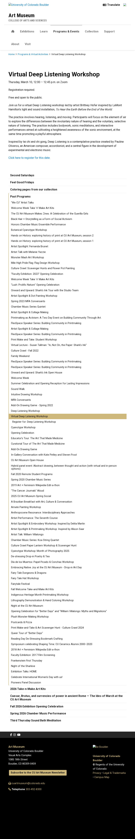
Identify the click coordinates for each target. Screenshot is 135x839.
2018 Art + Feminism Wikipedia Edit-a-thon (35, 649)
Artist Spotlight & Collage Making (29, 312)
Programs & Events (66, 31)
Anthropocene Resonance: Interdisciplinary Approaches (43, 512)
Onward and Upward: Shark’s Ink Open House (36, 372)
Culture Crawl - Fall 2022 (24, 350)
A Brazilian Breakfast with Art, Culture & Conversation (41, 501)
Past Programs (20, 196)
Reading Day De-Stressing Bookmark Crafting (37, 638)
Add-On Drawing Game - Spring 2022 (32, 405)
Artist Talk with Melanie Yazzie (28, 252)
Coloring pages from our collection (33, 189)
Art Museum (21, 15)
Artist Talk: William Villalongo (27, 534)
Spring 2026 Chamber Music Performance (38, 713)
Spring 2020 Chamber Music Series (31, 479)
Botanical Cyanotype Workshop (29, 229)
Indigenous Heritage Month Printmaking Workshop (40, 594)
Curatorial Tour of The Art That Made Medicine (38, 443)
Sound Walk (18, 389)
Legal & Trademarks (114, 773)
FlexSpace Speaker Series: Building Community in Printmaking (46, 323)
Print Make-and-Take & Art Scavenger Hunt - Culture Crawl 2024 (47, 627)
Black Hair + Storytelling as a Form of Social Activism (41, 219)
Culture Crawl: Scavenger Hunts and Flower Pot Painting (43, 268)
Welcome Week (20, 378)
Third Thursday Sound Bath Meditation (35, 720)
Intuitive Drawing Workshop (26, 394)
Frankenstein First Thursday (26, 660)
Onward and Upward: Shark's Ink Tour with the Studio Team (45, 290)
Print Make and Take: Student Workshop (34, 339)
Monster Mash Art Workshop (27, 257)
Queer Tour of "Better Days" (27, 633)
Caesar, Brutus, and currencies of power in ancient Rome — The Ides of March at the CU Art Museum (66, 697)
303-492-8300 (33, 789)
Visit (28, 44)
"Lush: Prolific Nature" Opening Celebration (35, 284)
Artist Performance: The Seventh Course (34, 518)
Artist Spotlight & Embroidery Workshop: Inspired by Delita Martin (48, 523)
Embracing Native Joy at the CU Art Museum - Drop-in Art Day (46, 567)
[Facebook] (11, 735)
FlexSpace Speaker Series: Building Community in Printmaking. (46, 361)
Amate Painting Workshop (26, 507)
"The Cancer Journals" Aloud (27, 490)
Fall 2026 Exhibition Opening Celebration (36, 706)
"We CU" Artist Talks (22, 202)
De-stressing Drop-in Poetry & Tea (30, 556)
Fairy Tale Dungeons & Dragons (28, 572)
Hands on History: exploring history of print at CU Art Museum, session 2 (52, 235)
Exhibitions (27, 31)
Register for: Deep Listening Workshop (34, 421)
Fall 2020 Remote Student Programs (32, 474)
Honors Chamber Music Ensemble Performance (38, 224)
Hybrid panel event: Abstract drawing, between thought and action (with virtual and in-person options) (64, 467)
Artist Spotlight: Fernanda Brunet (29, 246)
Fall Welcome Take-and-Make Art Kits (32, 589)
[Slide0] (70, 57)
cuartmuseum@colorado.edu (28, 783)
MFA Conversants (21, 399)
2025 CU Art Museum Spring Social (31, 496)
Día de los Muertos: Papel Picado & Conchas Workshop (42, 562)
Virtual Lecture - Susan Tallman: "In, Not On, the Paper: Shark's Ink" (49, 345)
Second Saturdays (22, 175)
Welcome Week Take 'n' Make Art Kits (32, 208)
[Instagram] (14, 735)
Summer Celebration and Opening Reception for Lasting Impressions (50, 383)
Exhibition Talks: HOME (24, 671)
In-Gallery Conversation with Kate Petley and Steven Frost (44, 454)
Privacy (97, 773)
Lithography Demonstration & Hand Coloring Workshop (42, 600)
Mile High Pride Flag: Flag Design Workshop (35, 262)
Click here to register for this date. (29, 157)
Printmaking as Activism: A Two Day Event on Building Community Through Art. (56, 317)
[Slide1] (64, 57)
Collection (91, 31)
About (15, 44)
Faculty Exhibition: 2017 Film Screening (33, 655)
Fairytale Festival (20, 583)
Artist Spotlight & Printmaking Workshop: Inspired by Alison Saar (47, 529)
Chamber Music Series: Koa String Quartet (35, 540)
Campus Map (101, 777)
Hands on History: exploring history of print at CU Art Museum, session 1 (52, 241)
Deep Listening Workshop (25, 411)
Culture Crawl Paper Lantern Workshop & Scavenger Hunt (43, 545)
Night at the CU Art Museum (27, 605)
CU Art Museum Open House (27, 460)
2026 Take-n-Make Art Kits (28, 689)
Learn (44, 31)
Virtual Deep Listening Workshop (29, 416)
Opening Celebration (22, 432)
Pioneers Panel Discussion (26, 682)
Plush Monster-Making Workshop (30, 616)
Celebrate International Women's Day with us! (36, 677)
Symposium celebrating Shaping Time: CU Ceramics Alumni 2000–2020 (51, 644)
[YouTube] (18, 735)
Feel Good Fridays (22, 182)
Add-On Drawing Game (24, 449)
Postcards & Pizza (21, 622)
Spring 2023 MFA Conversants (28, 301)
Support (109, 31)
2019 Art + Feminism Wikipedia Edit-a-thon (35, 485)
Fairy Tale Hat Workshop (25, 578)
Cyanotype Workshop (23, 427)
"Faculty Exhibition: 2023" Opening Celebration (37, 273)
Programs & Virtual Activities (33, 54)
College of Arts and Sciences (27, 20)
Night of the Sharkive (23, 666)
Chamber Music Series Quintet (28, 306)
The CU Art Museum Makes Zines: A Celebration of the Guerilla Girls (49, 213)
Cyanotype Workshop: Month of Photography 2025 (40, 551)
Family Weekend (20, 356)
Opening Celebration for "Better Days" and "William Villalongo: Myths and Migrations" (59, 611)
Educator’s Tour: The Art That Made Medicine (37, 438)
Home (11, 54)
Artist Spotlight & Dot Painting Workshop (34, 295)
